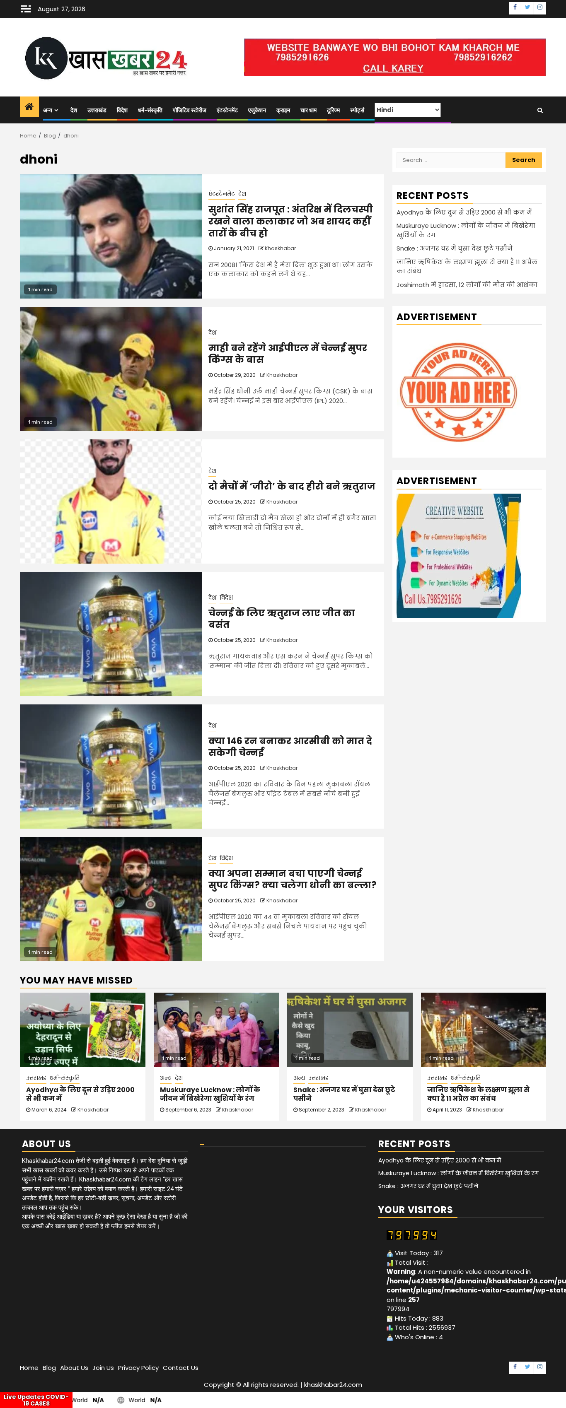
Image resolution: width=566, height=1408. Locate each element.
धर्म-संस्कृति (150, 110)
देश (73, 110)
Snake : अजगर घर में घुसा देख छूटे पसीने (455, 248)
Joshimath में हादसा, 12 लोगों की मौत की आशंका (467, 284)
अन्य (47, 110)
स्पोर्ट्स (357, 110)
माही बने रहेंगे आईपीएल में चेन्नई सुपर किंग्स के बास (287, 354)
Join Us (103, 1367)
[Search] (540, 110)
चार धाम (308, 110)
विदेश (122, 110)
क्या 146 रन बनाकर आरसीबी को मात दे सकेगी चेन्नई (290, 747)
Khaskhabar (280, 248)
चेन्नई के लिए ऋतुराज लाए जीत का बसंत (281, 619)
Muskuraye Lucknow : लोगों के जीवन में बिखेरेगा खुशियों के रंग (210, 1094)
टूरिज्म (333, 110)
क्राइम (283, 110)
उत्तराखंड (96, 110)
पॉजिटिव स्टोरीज (189, 110)
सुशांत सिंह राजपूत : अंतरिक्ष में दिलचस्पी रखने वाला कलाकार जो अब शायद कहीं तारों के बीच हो (290, 221)
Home (29, 1367)
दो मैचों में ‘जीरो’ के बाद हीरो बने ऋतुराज (291, 486)
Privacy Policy (138, 1367)
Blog (49, 1367)
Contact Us (180, 1367)
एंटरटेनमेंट (227, 110)
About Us (74, 1367)
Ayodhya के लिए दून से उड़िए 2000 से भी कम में (464, 212)
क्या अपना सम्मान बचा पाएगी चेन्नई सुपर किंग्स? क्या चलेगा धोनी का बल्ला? (292, 879)
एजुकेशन (257, 110)
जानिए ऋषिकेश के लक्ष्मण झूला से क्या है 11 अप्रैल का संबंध (478, 1094)
